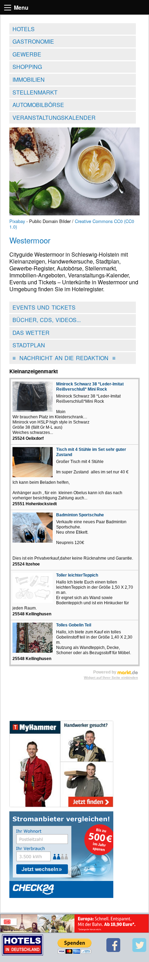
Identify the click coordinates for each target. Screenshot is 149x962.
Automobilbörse (38, 105)
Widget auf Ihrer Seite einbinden (111, 677)
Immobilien (28, 79)
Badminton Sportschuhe (80, 515)
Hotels (23, 29)
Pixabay (17, 221)
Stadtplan (28, 345)
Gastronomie (33, 41)
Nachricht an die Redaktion (63, 358)
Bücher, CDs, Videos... (46, 320)
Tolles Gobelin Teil (73, 625)
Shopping (27, 67)
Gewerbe (26, 54)
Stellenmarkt (35, 92)
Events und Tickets (44, 307)
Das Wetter (31, 333)
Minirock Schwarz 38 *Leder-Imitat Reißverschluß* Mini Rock (90, 387)
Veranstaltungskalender (54, 118)
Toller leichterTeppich (77, 575)
